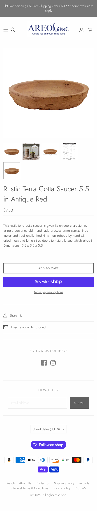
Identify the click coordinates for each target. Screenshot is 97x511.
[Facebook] (44, 363)
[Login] (81, 29)
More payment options (48, 292)
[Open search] (13, 29)
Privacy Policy (61, 488)
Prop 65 (80, 488)
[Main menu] (5, 29)
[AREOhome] (48, 29)
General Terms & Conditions (30, 488)
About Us (25, 483)
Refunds (84, 483)
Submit (79, 403)
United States (46, 429)
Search (10, 483)
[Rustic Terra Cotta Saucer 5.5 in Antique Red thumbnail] (11, 151)
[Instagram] (53, 363)
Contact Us (43, 483)
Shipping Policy (64, 483)
